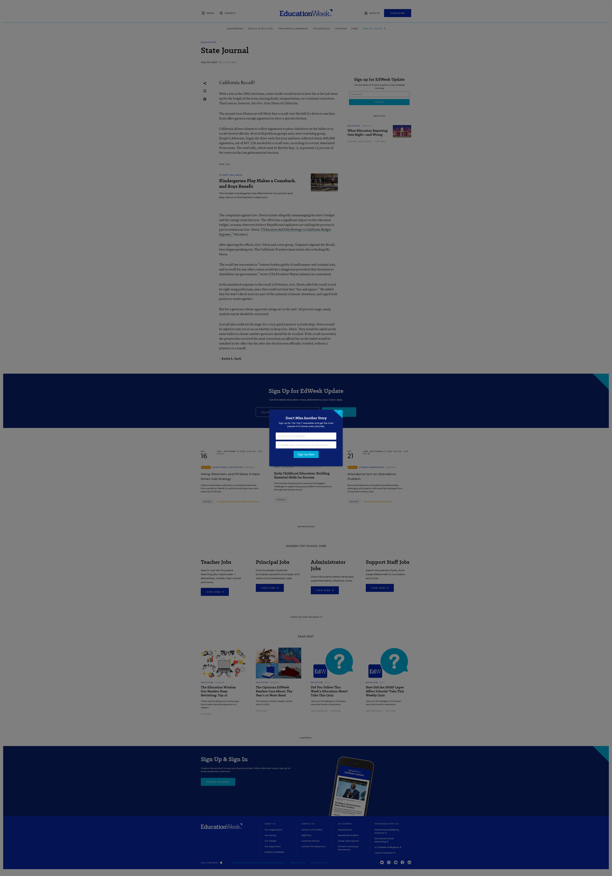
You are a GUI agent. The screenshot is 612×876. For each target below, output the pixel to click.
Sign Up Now (306, 454)
